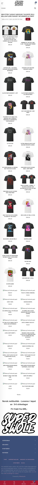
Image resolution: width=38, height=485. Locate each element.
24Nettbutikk (22, 476)
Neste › (19, 394)
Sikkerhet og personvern (27, 459)
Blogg (23, 462)
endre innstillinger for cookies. (11, 473)
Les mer (34, 471)
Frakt (5, 459)
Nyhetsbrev (16, 462)
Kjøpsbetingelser (13, 459)
